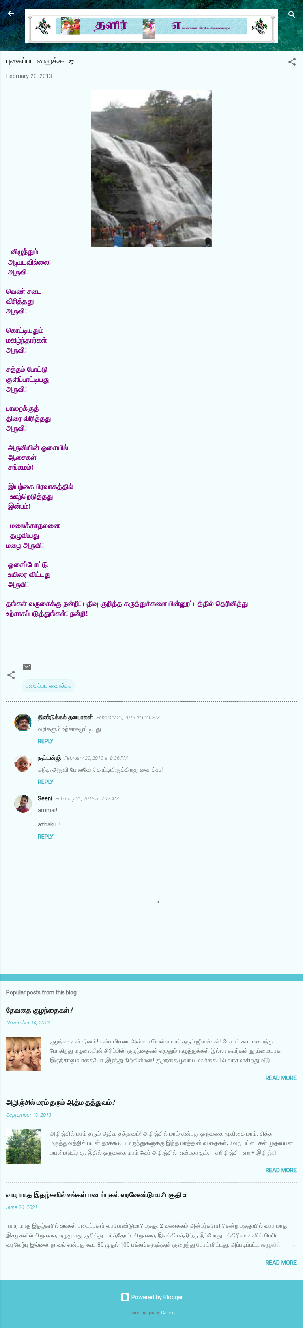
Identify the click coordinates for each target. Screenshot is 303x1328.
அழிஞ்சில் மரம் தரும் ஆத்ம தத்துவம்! (60, 1103)
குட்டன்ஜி (49, 757)
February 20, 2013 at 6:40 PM (128, 717)
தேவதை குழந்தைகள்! (39, 1010)
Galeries (169, 1312)
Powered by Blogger (156, 1297)
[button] (292, 63)
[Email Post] (27, 669)
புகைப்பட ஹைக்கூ (48, 685)
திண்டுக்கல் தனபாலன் (65, 717)
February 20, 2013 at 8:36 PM (96, 758)
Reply (46, 741)
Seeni (45, 798)
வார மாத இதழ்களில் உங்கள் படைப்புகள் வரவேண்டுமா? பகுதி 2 (96, 1195)
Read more (281, 1078)
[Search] (292, 16)
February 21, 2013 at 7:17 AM (87, 799)
